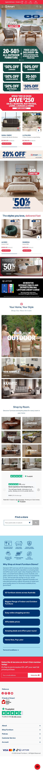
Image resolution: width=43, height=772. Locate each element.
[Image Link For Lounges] (12, 67)
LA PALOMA (26, 135)
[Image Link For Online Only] (11, 464)
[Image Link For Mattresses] (12, 87)
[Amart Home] (9, 6)
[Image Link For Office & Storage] (11, 451)
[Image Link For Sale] (32, 464)
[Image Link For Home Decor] (32, 451)
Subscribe (34, 675)
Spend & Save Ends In (21, 2)
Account (5, 742)
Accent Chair (5, 244)
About (4, 726)
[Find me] (29, 522)
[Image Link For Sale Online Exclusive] (21, 186)
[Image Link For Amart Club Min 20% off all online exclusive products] (21, 155)
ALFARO (4, 242)
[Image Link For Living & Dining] (12, 77)
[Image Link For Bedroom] (31, 67)
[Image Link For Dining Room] (32, 423)
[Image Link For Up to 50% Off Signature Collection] (21, 266)
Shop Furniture (7, 730)
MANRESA (26, 242)
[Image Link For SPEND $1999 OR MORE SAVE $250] (21, 102)
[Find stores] (36, 522)
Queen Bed (25, 244)
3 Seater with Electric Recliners (10, 137)
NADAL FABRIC (7, 135)
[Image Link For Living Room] (11, 423)
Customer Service (9, 738)
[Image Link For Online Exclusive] (31, 87)
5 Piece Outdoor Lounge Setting (31, 137)
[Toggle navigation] (2, 6)
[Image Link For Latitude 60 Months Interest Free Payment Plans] (21, 288)
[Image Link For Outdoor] (31, 77)
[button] (38, 130)
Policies (5, 734)
